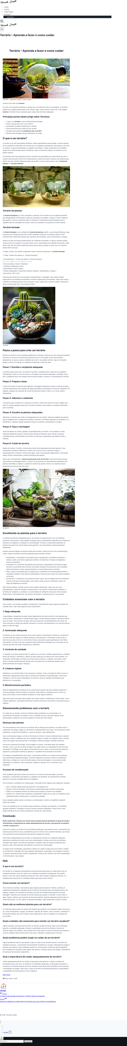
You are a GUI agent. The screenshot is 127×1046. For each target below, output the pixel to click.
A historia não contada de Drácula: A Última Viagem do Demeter (22, 995)
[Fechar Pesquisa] (1, 1038)
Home (6, 7)
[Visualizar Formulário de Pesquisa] (2, 21)
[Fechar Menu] (0, 1021)
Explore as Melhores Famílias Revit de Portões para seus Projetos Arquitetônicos (28, 1000)
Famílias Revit (10, 17)
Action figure (8, 12)
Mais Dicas (6, 975)
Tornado (3, 991)
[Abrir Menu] (2, 29)
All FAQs (5, 1032)
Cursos (6, 9)
